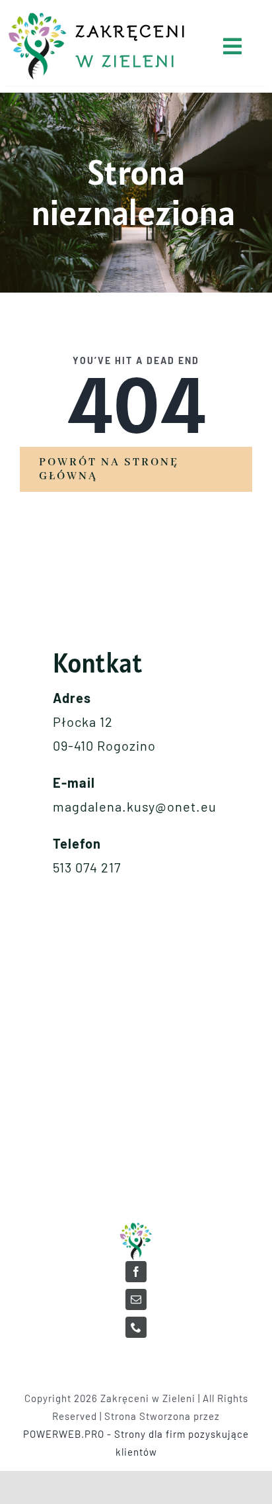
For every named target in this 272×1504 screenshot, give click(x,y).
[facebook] (136, 1271)
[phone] (136, 1327)
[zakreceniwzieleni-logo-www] (136, 1227)
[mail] (136, 1299)
